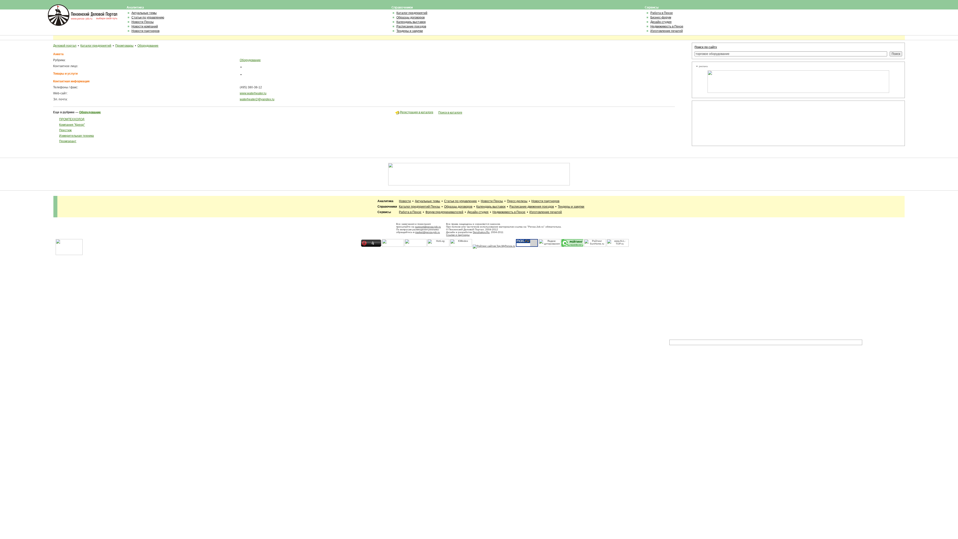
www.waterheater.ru (253, 93)
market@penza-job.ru (427, 232)
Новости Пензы (142, 22)
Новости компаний (144, 26)
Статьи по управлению (147, 17)
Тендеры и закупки (409, 31)
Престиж (65, 130)
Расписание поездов (411, 26)
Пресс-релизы (517, 201)
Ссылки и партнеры (458, 235)
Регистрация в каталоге (416, 112)
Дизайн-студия (661, 22)
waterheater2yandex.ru (257, 99)
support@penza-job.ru (428, 226)
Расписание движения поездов (531, 206)
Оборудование (147, 45)
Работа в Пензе (661, 13)
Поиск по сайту (706, 47)
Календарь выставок (411, 22)
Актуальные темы (144, 13)
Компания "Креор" (72, 125)
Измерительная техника (76, 135)
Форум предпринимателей (444, 212)
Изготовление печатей (666, 31)
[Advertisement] (718, 123)
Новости (405, 201)
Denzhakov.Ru (481, 232)
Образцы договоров (410, 17)
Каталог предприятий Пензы (419, 206)
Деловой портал (64, 45)
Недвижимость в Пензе (666, 26)
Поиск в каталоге (450, 112)
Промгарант (67, 141)
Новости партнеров (145, 31)
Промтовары (124, 45)
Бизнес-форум (660, 17)
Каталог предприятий (411, 13)
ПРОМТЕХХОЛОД (71, 119)
